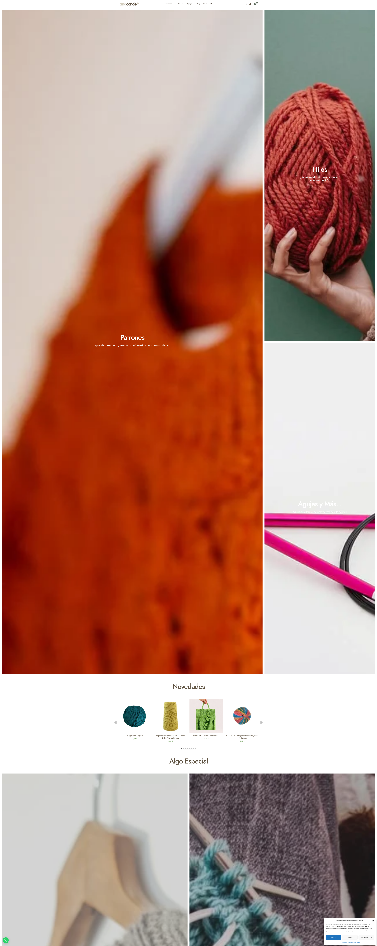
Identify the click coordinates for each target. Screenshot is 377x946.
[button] (373, 921)
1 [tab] (182, 749)
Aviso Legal (357, 942)
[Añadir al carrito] (221, 707)
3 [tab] (186, 749)
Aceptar (333, 937)
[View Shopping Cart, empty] (255, 4)
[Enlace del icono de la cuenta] (250, 4)
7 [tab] (193, 749)
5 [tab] (189, 749)
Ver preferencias (366, 937)
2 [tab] (184, 749)
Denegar (350, 937)
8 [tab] (195, 749)
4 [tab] (187, 749)
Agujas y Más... (320, 504)
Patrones (132, 337)
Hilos (319, 169)
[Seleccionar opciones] (150, 707)
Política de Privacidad (347, 942)
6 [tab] (191, 749)
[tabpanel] (135, 722)
